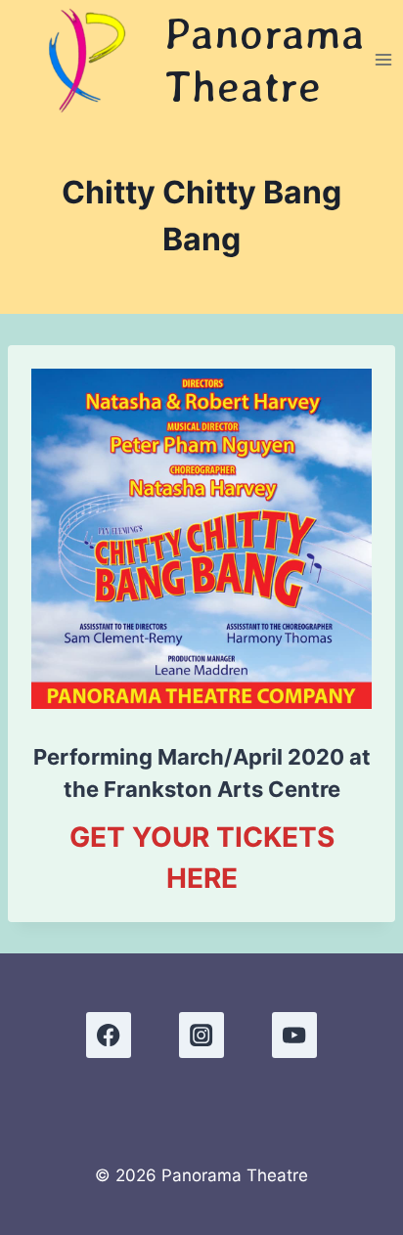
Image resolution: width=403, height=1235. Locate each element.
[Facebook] (109, 1035)
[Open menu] (383, 59)
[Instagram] (202, 1035)
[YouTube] (295, 1035)
